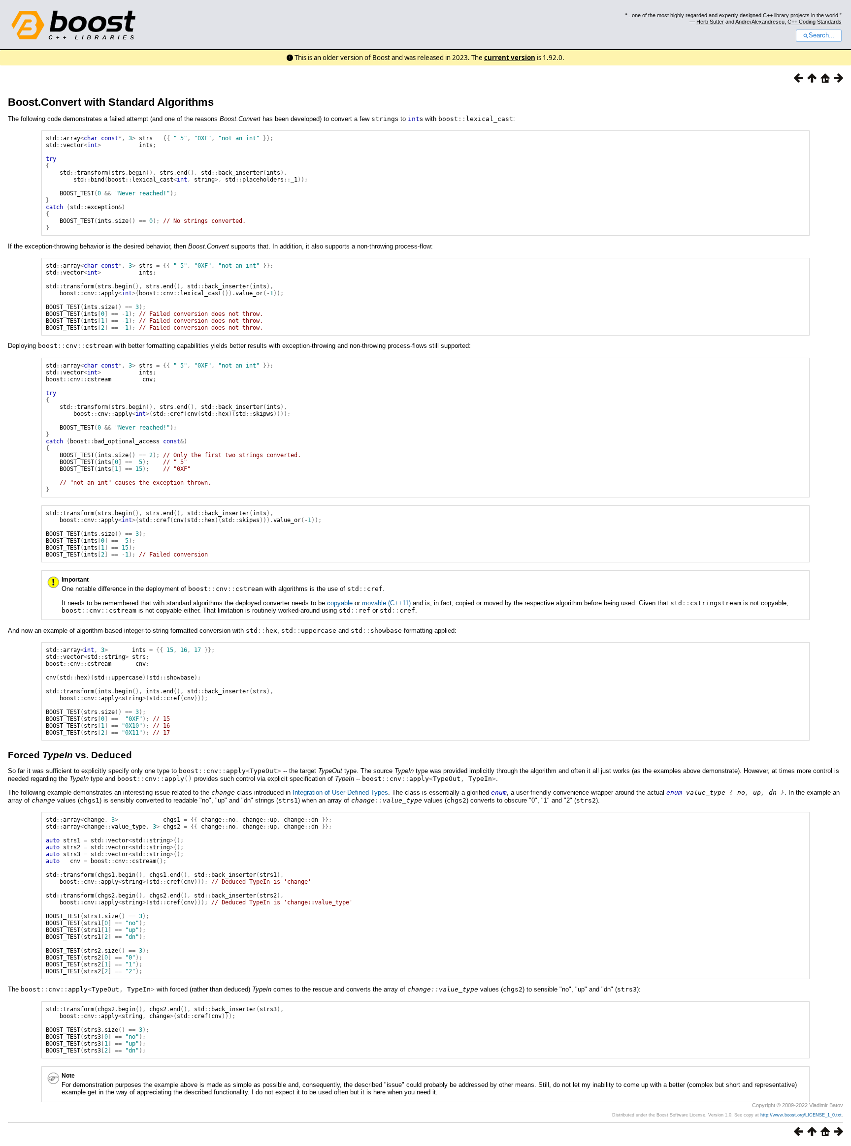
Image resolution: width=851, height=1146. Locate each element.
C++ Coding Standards (814, 22)
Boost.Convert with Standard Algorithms (111, 102)
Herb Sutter (710, 22)
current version (509, 57)
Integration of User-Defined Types (340, 792)
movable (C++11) (386, 603)
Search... (822, 35)
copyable (340, 603)
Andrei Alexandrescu (760, 22)
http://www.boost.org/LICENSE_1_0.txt (801, 1115)
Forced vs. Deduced (70, 755)
